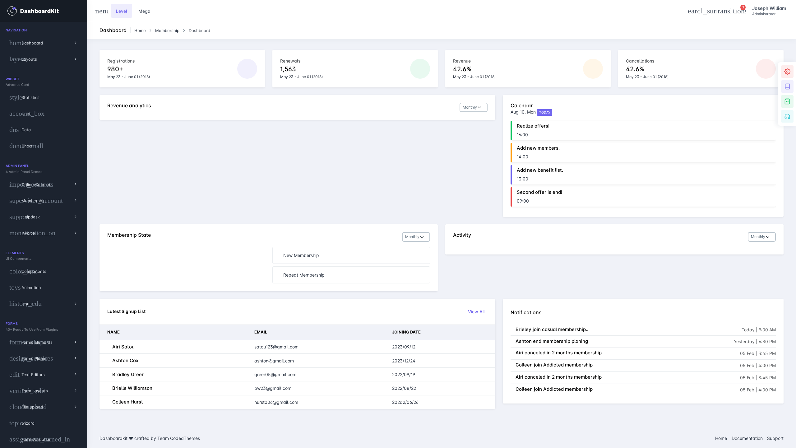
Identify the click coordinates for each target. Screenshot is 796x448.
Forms (12, 323)
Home (140, 30)
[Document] (787, 86)
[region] (43, 235)
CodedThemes (185, 438)
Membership (167, 30)
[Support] (787, 116)
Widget (12, 79)
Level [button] (121, 11)
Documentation (747, 438)
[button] (694, 11)
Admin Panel (17, 166)
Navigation (16, 30)
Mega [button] (144, 11)
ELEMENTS (15, 253)
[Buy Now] (787, 101)
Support (775, 438)
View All (476, 311)
